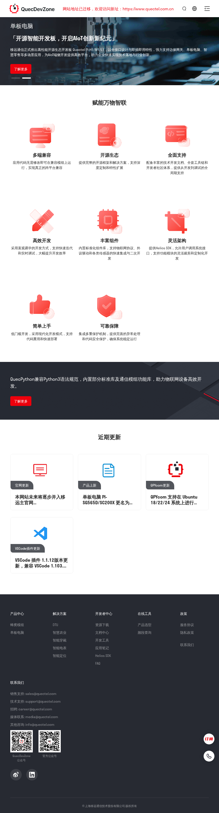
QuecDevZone (32, 9)
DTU (55, 624)
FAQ (97, 663)
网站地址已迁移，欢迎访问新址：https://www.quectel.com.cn (118, 9)
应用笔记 (102, 647)
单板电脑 (17, 632)
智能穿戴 (59, 640)
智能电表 (59, 647)
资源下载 (102, 624)
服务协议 (187, 624)
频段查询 (144, 632)
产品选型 (144, 624)
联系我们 (187, 644)
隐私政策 (187, 632)
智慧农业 (59, 632)
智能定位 (59, 655)
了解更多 (21, 68)
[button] (207, 8)
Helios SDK (103, 655)
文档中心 (102, 632)
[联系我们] (209, 756)
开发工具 (102, 640)
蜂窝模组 (17, 624)
